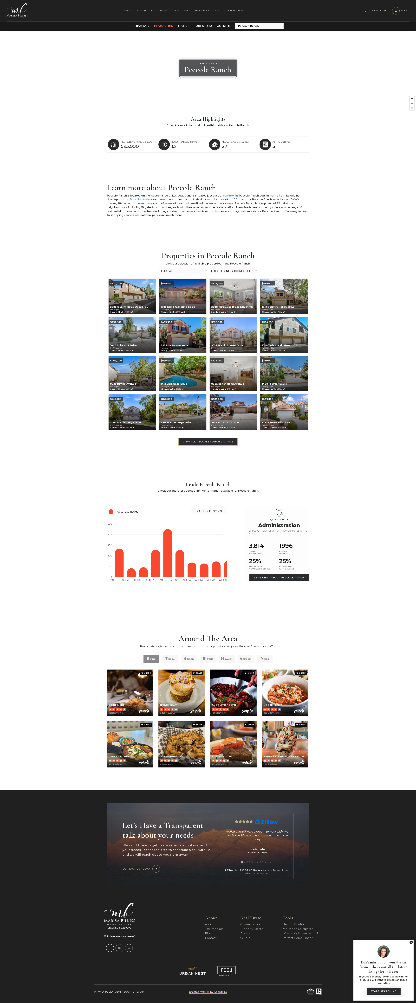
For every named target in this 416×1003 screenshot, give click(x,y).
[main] (208, 410)
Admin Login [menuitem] (123, 991)
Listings (184, 26)
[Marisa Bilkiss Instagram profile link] (119, 948)
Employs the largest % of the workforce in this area (278, 532)
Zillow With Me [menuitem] (233, 10)
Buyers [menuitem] (128, 10)
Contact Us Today (136, 868)
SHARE (147, 673)
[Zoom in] (412, 98)
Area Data (204, 26)
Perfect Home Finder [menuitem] (298, 938)
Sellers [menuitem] (142, 10)
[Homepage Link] (17, 10)
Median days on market (235, 142)
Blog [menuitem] (208, 933)
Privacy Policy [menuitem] (104, 991)
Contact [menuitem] (211, 938)
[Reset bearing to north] (412, 108)
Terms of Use (280, 870)
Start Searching (383, 991)
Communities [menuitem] (159, 10)
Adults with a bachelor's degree (259, 568)
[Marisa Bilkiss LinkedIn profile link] (129, 948)
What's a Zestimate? (256, 873)
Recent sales (184, 142)
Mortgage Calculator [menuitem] (298, 928)
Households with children (286, 568)
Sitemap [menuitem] (138, 991)
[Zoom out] (412, 103)
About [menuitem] (176, 10)
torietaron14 (256, 849)
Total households (255, 552)
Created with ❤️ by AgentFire (208, 991)
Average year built (284, 552)
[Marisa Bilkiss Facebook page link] (110, 948)
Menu (405, 10)
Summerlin (230, 195)
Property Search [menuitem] (252, 928)
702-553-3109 (377, 10)
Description (163, 26)
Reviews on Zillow (257, 852)
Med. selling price (137, 142)
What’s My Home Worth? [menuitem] (300, 933)
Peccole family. (140, 199)
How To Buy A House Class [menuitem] (202, 10)
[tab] (242, 862)
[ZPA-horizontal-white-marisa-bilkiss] (119, 935)
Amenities (225, 26)
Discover (142, 26)
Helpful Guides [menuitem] (293, 924)
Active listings (281, 142)
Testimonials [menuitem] (214, 928)
